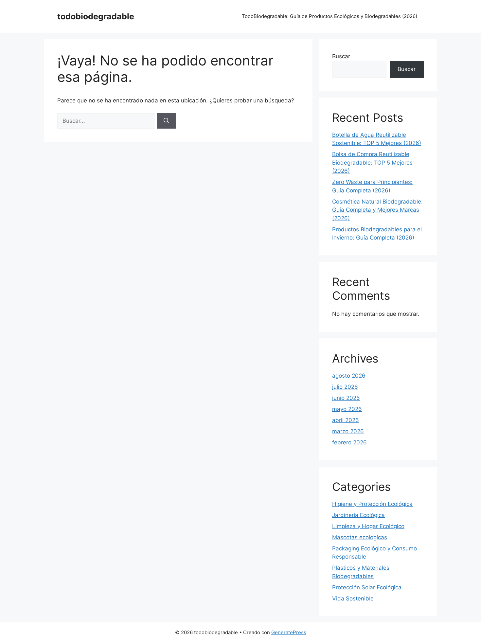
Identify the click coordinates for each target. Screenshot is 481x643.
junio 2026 (346, 398)
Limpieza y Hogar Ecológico (368, 526)
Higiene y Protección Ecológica (372, 504)
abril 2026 (345, 420)
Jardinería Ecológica (358, 515)
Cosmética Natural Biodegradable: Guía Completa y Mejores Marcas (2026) (377, 210)
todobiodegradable (95, 16)
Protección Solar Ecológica (366, 587)
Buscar (341, 56)
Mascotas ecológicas (359, 537)
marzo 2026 (348, 431)
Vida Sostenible (353, 598)
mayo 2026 (347, 409)
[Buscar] (166, 121)
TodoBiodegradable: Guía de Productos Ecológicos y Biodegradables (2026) (329, 16)
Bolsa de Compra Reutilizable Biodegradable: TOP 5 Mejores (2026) (372, 162)
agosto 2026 (348, 375)
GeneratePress (288, 632)
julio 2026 (345, 387)
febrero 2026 (349, 442)
